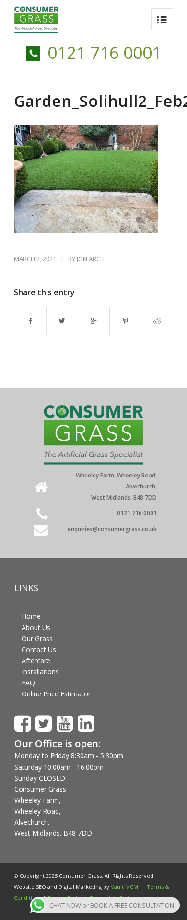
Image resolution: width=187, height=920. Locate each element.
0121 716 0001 (104, 52)
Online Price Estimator (56, 693)
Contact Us (39, 649)
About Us (36, 627)
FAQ (28, 682)
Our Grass (37, 638)
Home (31, 616)
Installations (40, 671)
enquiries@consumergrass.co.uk (112, 529)
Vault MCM (124, 886)
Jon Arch (91, 258)
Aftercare (36, 660)
